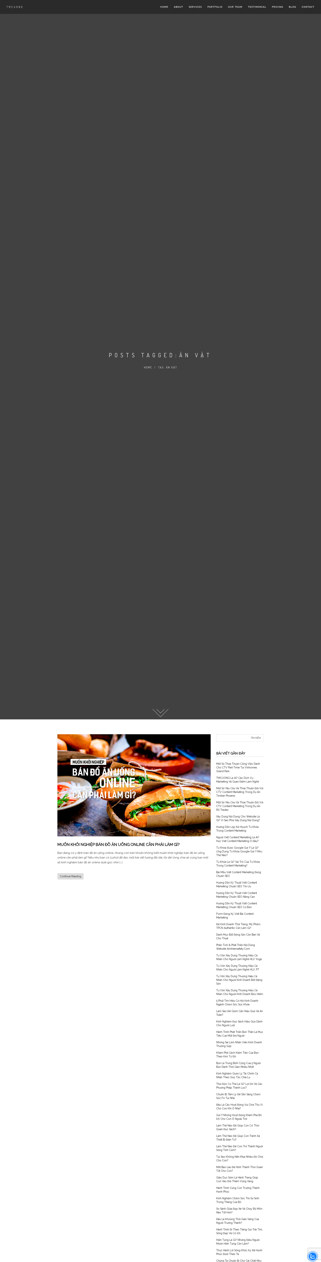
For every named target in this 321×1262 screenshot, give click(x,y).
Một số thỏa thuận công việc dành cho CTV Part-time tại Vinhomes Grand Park (238, 767)
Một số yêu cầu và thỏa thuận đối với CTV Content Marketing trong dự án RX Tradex (239, 806)
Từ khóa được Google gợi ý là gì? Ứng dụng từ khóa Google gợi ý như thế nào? (239, 851)
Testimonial (257, 7)
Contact (308, 7)
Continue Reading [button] (70, 876)
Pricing (277, 7)
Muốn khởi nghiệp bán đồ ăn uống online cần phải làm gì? (118, 844)
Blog (292, 7)
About (178, 7)
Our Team (235, 7)
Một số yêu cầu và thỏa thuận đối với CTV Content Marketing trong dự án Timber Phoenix (239, 792)
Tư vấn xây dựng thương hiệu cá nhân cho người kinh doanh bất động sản (239, 980)
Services (195, 7)
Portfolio (215, 7)
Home (164, 7)
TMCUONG (15, 7)
